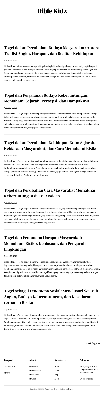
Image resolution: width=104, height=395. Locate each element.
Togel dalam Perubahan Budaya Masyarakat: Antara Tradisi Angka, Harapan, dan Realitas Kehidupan (51, 50)
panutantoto (9, 366)
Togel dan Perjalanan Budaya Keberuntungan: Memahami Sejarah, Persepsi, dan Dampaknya (46, 98)
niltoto (7, 372)
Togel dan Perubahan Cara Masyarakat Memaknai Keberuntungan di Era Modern (49, 193)
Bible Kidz (52, 10)
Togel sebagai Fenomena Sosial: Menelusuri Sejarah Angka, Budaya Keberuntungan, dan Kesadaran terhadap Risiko (51, 296)
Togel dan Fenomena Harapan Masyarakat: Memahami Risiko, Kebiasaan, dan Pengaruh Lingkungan (45, 243)
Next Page (93, 343)
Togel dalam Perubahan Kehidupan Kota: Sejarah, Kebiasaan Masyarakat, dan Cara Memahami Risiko (51, 145)
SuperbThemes (68, 389)
